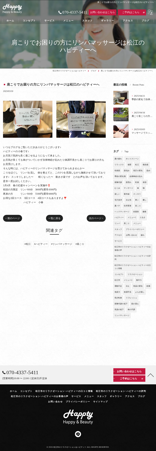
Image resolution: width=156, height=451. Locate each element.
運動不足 (118, 286)
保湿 (144, 182)
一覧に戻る (54, 218)
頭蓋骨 (136, 212)
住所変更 (127, 206)
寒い (137, 200)
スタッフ (118, 229)
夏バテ (117, 206)
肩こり (126, 223)
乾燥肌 (117, 171)
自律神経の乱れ (135, 176)
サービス (118, 241)
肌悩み (126, 171)
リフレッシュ (131, 298)
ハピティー (119, 217)
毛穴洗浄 (118, 200)
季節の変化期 (120, 176)
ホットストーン (132, 159)
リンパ (117, 223)
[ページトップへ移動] (151, 375)
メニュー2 (128, 280)
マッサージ (128, 188)
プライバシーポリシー (135, 229)
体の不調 (131, 309)
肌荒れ (128, 182)
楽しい (117, 194)
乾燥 (137, 182)
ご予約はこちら (130, 12)
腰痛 (144, 212)
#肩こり (80, 244)
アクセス (118, 235)
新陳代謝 (118, 182)
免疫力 (117, 292)
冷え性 (128, 200)
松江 (137, 165)
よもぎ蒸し (139, 292)
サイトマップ (100, 401)
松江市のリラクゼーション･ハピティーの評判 (133, 257)
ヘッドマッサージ (122, 212)
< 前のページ (12, 218)
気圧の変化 (138, 171)
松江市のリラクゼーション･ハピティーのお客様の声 (133, 248)
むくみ (117, 188)
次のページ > (96, 218)
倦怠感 (145, 165)
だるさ (142, 217)
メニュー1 (132, 217)
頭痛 (148, 286)
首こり (138, 206)
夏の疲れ (118, 159)
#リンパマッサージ (61, 244)
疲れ (142, 235)
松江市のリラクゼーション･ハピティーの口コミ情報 (133, 267)
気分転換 (118, 298)
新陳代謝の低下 (121, 304)
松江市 (117, 280)
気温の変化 (138, 286)
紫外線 (126, 194)
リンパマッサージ (122, 315)
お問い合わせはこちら (102, 12)
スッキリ (137, 194)
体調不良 (127, 292)
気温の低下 (119, 309)
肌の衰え (135, 304)
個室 (129, 165)
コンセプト (119, 274)
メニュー (137, 223)
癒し (144, 200)
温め (148, 171)
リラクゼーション (135, 274)
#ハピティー (41, 244)
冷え (127, 286)
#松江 (28, 244)
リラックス (119, 165)
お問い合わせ (131, 235)
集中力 (139, 280)
